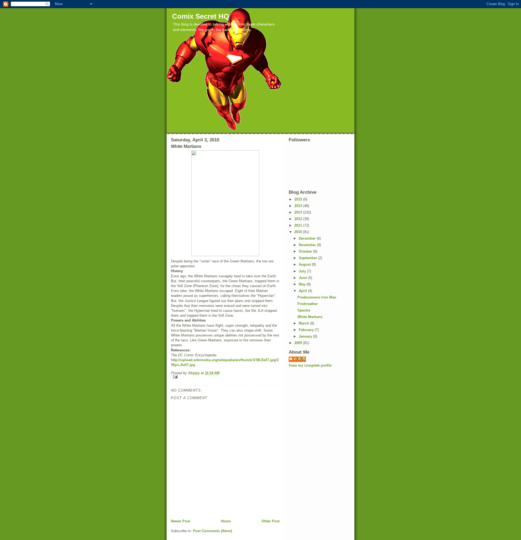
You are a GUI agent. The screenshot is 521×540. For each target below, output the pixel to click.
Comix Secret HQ (200, 16)
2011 (298, 225)
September (308, 258)
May (303, 284)
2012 (298, 219)
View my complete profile (310, 365)
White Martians (309, 317)
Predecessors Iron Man (316, 297)
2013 (298, 212)
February (307, 330)
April (303, 291)
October (306, 251)
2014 (298, 206)
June (303, 278)
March (304, 323)
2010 (298, 232)
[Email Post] (225, 377)
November (308, 245)
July (303, 271)
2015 (298, 199)
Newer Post (180, 521)
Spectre (303, 310)
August (305, 264)
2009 (298, 343)
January (306, 336)
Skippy (300, 359)
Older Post (270, 521)
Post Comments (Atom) (212, 531)
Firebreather (307, 304)
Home (226, 521)
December (308, 238)
